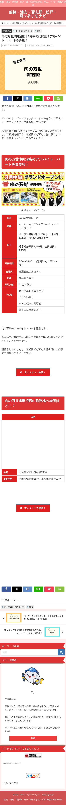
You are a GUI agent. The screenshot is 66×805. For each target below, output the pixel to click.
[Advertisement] (33, 550)
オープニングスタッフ (24, 31)
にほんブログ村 (10, 783)
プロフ (16, 795)
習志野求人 (6, 31)
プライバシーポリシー (30, 795)
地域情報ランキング (12, 763)
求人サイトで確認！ (35, 372)
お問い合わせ (48, 795)
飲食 (39, 31)
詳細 (33, 738)
